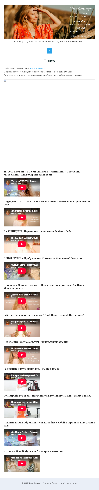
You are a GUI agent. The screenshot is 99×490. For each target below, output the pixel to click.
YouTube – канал (36, 68)
